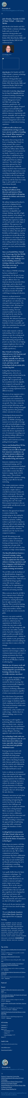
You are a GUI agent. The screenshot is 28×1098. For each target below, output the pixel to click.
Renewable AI (6, 8)
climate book (3, 926)
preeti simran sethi (11, 938)
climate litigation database (5, 928)
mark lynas (3, 933)
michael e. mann (15, 933)
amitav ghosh (14, 922)
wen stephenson (21, 940)
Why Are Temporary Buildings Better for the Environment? (13, 949)
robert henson (3, 940)
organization (13, 935)
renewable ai (19, 938)
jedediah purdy (16, 932)
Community (3, 1025)
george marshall (14, 930)
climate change (10, 926)
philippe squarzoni (4, 938)
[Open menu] (2, 14)
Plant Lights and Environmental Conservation (10, 956)
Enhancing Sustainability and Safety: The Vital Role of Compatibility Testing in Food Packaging (12, 964)
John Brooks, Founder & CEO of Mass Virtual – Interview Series (13, 21)
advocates (3, 922)
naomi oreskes (3, 935)
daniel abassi (20, 928)
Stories (2, 1037)
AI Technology (5, 54)
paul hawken (18, 935)
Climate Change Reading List (8, 1089)
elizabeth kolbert (4, 930)
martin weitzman (8, 933)
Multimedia (3, 1027)
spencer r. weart (14, 940)
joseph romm (21, 932)
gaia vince (9, 930)
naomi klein (21, 933)
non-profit (8, 935)
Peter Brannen (23, 935)
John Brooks (6, 72)
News (10, 54)
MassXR (15, 93)
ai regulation (8, 922)
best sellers (3, 924)
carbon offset (13, 924)
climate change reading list (18, 926)
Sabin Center (9, 940)
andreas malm (19, 922)
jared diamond (10, 932)
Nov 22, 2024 (5, 56)
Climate (5, 1033)
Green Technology (8, 1035)
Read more (10, 954)
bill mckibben (8, 924)
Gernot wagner (20, 930)
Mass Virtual (21, 91)
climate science (14, 928)
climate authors (19, 924)
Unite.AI (19, 916)
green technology (4, 932)
